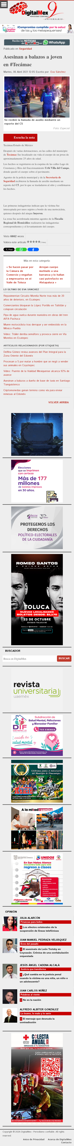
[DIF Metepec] (37, 735)
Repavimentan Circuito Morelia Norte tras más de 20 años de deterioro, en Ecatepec (33, 298)
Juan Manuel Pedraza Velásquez (43, 940)
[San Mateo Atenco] (37, 878)
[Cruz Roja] (37, 1078)
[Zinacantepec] (37, 781)
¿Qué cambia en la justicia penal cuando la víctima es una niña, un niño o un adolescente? (44, 978)
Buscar (64, 658)
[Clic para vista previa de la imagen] (37, 96)
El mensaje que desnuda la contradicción (37, 1020)
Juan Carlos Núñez (33, 991)
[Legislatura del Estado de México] (37, 434)
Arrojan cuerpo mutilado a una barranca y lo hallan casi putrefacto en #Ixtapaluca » (51, 274)
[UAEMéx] (37, 689)
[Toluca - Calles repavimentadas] (37, 827)
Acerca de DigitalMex (59, 1139)
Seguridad (25, 49)
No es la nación (31, 1000)
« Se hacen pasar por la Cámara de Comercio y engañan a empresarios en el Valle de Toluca (19, 274)
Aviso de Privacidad (33, 1139)
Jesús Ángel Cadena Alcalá (40, 965)
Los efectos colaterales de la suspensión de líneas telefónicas (39, 929)
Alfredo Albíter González (39, 1009)
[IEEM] (37, 480)
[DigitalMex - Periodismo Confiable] (37, 11)
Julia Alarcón (30, 918)
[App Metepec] (37, 28)
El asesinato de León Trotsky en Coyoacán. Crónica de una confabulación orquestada (44, 952)
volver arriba (58, 402)
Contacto (66, 1142)
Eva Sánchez (58, 72)
